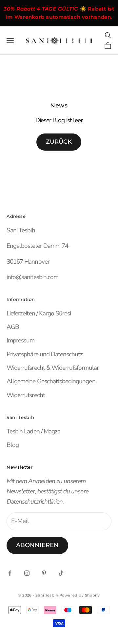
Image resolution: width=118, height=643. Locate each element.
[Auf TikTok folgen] (61, 573)
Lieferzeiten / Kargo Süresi (39, 313)
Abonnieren (37, 545)
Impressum (20, 340)
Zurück (59, 141)
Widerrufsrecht (26, 395)
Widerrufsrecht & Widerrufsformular (53, 368)
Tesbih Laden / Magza (33, 431)
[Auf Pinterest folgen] (44, 573)
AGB (13, 327)
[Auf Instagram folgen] (27, 573)
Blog (13, 445)
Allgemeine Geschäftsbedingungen (51, 381)
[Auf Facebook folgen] (10, 573)
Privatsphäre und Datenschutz (45, 354)
